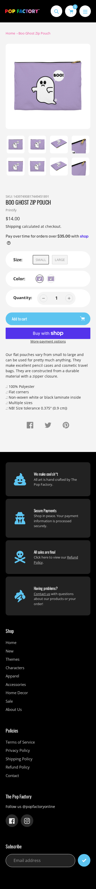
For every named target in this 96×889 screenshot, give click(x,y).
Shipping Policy (19, 758)
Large (60, 259)
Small (41, 259)
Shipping (13, 226)
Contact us (42, 593)
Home (10, 33)
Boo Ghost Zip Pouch (34, 33)
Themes (12, 659)
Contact (12, 775)
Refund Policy (18, 767)
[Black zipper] (51, 279)
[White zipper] (40, 279)
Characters (15, 667)
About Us (14, 709)
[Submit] (84, 860)
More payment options (48, 341)
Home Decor (17, 692)
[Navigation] (85, 11)
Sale (9, 701)
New (10, 650)
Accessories (16, 684)
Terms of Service (20, 742)
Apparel (12, 675)
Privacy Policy (18, 750)
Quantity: (22, 297)
